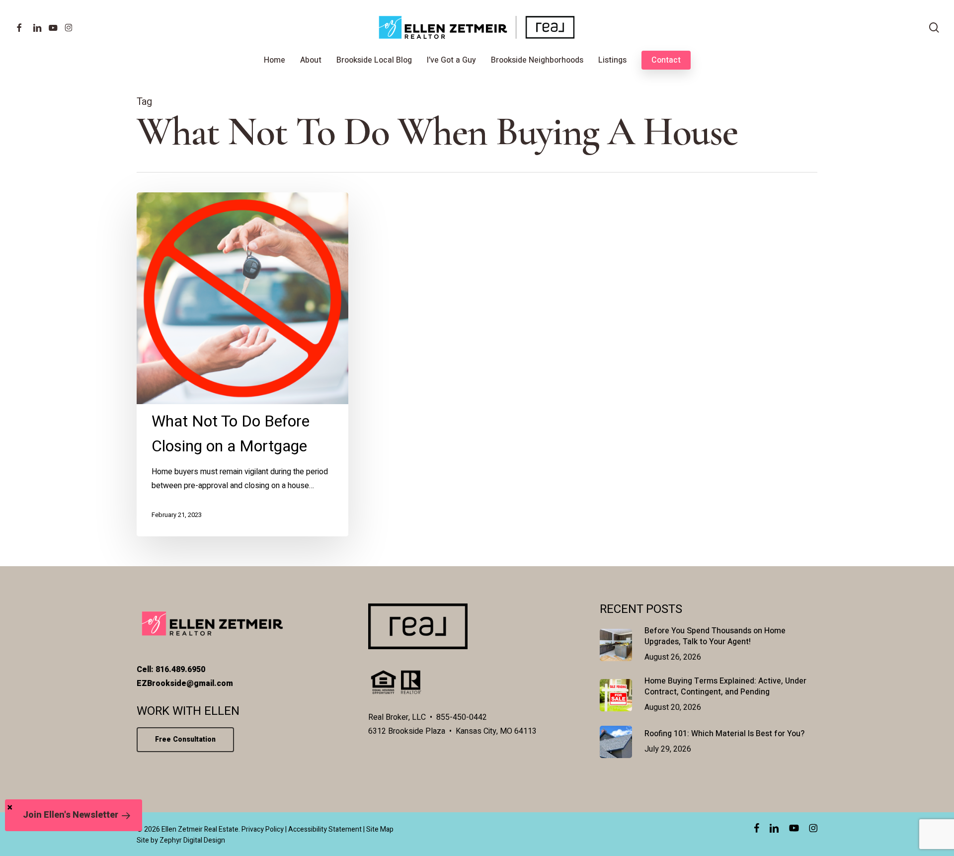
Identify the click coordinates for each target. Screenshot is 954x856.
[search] (934, 27)
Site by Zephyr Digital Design (181, 840)
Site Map (380, 829)
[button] (73, 815)
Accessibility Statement (325, 829)
